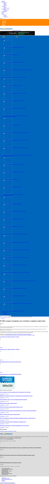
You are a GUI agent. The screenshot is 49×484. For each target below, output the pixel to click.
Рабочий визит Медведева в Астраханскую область (10, 462)
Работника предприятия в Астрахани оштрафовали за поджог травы (14, 425)
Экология (5, 2)
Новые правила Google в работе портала (8, 403)
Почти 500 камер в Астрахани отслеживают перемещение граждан (15, 93)
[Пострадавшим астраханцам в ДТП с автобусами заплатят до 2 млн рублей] (8, 114)
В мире (3, 318)
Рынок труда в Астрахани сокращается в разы (11, 179)
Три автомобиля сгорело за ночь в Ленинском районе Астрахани (13, 399)
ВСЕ (4, 116)
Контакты (3, 25)
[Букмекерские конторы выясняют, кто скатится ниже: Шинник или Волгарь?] (8, 271)
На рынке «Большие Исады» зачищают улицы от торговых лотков (14, 108)
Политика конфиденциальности (7, 479)
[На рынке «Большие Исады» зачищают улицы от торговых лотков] (8, 107)
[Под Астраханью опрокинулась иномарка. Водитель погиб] (8, 225)
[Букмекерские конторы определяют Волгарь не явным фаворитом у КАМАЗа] (8, 241)
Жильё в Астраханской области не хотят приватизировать (13, 194)
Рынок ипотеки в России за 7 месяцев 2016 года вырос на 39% (14, 171)
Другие (3, 14)
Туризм (5, 4)
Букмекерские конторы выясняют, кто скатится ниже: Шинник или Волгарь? (16, 272)
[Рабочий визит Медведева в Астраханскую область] (8, 124)
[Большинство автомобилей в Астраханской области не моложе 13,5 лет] (8, 287)
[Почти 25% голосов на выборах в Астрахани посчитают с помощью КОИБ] (8, 131)
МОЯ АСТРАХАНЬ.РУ (4, 482)
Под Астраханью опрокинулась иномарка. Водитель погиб (13, 226)
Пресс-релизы (4, 22)
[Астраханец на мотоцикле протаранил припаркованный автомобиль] (8, 210)
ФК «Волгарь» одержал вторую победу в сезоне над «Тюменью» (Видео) (16, 257)
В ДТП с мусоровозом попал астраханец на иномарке (12, 203)
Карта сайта (4, 477)
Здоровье (5, 5)
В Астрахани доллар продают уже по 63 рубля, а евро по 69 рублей (15, 77)
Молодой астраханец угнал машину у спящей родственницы (14, 218)
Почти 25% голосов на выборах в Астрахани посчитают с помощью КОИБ (16, 132)
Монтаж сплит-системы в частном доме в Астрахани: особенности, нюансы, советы (17, 455)
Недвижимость (6, 9)
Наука (5, 15)
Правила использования (6, 478)
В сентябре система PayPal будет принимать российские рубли (13, 421)
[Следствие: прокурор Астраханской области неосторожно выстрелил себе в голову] (8, 68)
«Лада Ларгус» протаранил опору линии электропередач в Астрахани (15, 233)
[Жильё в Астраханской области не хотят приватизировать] (8, 193)
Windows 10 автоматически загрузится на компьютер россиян (14, 62)
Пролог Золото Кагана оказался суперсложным (10, 414)
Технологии (6, 16)
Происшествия (4, 11)
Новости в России (5, 474)
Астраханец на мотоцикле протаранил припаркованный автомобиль (15, 211)
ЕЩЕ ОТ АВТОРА (16, 336)
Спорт (3, 12)
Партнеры (3, 24)
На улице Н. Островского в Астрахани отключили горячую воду (14, 100)
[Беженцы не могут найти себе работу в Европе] (5, 346)
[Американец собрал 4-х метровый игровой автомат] (5, 371)
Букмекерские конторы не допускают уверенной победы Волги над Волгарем (16, 249)
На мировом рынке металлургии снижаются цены (10, 361)
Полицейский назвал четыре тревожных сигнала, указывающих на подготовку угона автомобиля (20, 280)
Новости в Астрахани (5, 472)
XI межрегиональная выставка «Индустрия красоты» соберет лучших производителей (18, 410)
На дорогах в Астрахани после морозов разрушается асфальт (14, 310)
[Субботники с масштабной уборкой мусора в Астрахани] (8, 84)
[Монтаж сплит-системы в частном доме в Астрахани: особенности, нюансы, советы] (2, 453)
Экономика (4, 156)
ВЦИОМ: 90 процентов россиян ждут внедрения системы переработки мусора (16, 395)
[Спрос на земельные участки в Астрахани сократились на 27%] (8, 163)
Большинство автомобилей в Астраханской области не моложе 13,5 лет (15, 288)
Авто (3, 13)
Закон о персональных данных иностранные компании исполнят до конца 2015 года (17, 418)
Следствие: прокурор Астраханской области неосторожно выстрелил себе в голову (17, 69)
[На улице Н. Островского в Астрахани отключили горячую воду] (8, 99)
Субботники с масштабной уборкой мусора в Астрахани (13, 85)
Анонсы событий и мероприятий (7, 469)
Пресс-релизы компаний (6, 468)
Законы (5, 7)
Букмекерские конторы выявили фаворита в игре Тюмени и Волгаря (15, 264)
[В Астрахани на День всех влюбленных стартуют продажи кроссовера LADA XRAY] (8, 302)
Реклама (5, 10)
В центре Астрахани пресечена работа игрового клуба (11, 406)
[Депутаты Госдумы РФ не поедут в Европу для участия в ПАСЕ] (8, 46)
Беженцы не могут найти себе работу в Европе (9, 349)
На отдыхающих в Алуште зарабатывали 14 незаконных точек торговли (15, 392)
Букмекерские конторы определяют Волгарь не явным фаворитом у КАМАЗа (16, 242)
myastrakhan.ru (2, 397)
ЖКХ (5, 3)
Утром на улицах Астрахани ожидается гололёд (11, 54)
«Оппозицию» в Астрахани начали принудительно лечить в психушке (15, 147)
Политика (3, 6)
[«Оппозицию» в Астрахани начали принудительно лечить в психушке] (8, 146)
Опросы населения (5, 471)
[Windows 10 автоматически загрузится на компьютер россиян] (8, 61)
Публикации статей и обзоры (7, 470)
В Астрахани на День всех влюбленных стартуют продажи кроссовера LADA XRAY (18, 303)
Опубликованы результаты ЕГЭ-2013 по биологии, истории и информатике (18, 334)
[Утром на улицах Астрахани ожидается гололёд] (8, 53)
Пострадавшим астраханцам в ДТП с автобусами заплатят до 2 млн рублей (16, 115)
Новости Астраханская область (7, 473)
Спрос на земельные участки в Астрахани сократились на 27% (14, 164)
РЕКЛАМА (4, 21)
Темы (3, 23)
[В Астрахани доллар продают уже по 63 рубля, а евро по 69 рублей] (8, 76)
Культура (5, 312)
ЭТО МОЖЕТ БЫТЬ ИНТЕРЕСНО (6, 336)
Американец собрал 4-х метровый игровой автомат (10, 374)
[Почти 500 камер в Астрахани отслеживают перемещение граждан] (8, 92)
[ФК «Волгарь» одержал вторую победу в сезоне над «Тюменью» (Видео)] (8, 256)
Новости (3, 1)
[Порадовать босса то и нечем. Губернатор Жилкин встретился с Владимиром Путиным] (8, 154)
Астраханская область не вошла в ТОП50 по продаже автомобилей (15, 295)
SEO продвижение (11, 482)
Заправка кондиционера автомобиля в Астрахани (8, 431)
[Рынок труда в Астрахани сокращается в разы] (8, 178)
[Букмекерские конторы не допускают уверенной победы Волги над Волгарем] (8, 248)
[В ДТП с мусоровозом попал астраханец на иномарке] (8, 202)
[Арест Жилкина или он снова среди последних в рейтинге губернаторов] (8, 139)
